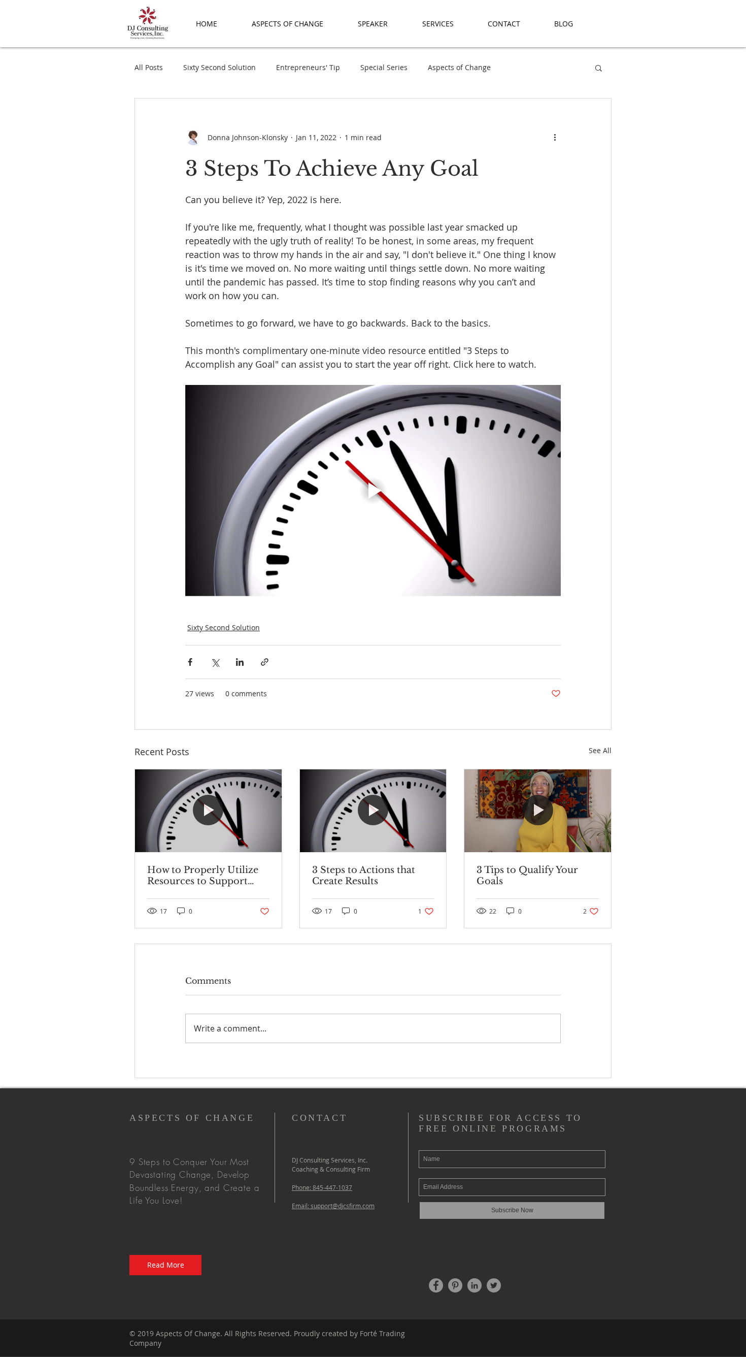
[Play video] (373, 490)
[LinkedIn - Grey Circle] (474, 1285)
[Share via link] (264, 662)
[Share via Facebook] (190, 662)
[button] (287, 23)
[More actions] (555, 137)
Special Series (384, 67)
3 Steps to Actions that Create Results (363, 875)
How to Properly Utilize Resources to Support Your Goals (202, 875)
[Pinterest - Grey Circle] (455, 1285)
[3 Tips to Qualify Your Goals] (537, 810)
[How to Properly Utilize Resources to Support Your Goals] (208, 810)
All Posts (148, 67)
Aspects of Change (459, 67)
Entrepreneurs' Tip (308, 67)
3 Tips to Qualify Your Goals (527, 875)
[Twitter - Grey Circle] (494, 1285)
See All (600, 750)
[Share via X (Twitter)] (215, 662)
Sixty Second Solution (219, 67)
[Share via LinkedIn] (240, 662)
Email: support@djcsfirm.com (333, 1206)
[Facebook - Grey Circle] (436, 1285)
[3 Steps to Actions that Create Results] (373, 810)
